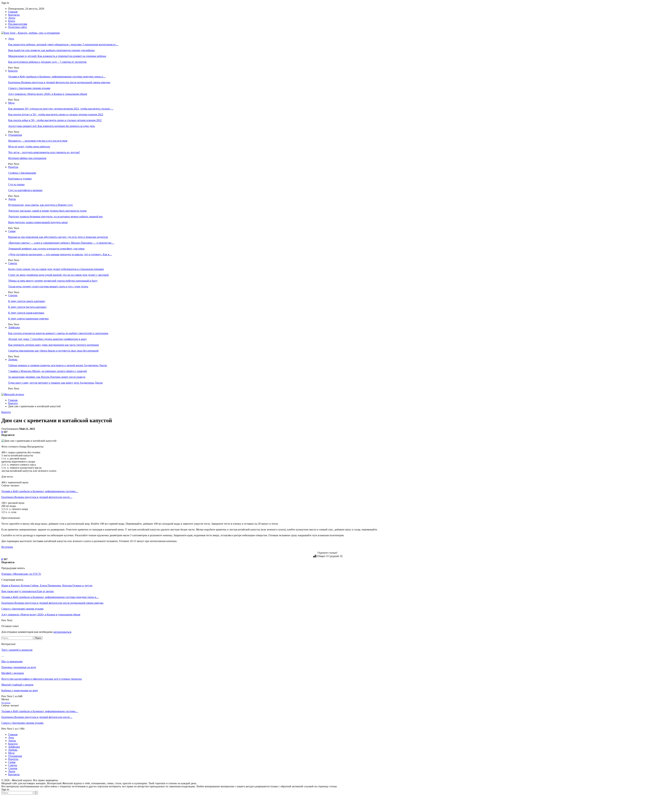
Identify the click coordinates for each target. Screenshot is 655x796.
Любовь (12, 359)
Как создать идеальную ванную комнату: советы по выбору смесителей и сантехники (58, 333)
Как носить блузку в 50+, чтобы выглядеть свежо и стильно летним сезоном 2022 (55, 114)
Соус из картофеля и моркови (25, 190)
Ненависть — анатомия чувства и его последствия (37, 140)
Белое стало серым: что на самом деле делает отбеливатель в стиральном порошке (56, 269)
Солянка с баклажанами (22, 172)
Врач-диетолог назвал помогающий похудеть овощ (38, 222)
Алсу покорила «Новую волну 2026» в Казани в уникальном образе (47, 94)
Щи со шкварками (12, 661)
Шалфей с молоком (12, 673)
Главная (12, 11)
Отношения (15, 134)
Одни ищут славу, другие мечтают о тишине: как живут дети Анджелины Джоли (55, 382)
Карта (11, 20)
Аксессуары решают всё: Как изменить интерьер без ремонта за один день (51, 126)
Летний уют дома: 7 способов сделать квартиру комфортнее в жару (47, 339)
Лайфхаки (14, 327)
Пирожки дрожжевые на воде (18, 667)
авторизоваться (62, 631)
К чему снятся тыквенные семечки (28, 318)
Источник (7, 546)
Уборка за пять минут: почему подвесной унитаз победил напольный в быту (53, 280)
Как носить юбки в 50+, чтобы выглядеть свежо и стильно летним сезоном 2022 (55, 120)
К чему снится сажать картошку (26, 301)
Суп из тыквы (16, 184)
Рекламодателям (17, 24)
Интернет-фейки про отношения (27, 158)
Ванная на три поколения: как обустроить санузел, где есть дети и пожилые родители (58, 237)
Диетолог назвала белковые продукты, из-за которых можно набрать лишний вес (55, 216)
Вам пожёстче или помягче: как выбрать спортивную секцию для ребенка (51, 50)
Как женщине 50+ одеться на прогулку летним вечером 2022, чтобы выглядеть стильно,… (60, 108)
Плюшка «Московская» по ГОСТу (21, 573)
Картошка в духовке (20, 178)
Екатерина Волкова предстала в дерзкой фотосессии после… (36, 497)
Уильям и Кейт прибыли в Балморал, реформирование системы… (39, 491)
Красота (13, 70)
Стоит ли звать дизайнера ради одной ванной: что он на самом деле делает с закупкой (58, 274)
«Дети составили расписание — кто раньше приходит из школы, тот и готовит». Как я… (60, 254)
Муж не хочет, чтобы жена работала (29, 146)
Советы (12, 263)
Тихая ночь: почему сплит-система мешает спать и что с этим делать (48, 286)
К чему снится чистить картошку (27, 306)
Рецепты (13, 167)
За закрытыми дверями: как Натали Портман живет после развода (46, 376)
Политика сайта (17, 27)
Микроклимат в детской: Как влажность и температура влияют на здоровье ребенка (57, 56)
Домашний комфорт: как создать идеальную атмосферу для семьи (46, 248)
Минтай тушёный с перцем (17, 684)
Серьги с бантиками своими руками (29, 88)
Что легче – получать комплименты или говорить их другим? (44, 152)
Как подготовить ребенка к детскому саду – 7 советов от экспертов (47, 61)
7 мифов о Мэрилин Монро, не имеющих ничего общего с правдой (47, 371)
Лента (11, 17)
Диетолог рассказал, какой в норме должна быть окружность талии (47, 210)
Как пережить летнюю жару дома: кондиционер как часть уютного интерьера (53, 344)
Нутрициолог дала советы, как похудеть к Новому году (40, 204)
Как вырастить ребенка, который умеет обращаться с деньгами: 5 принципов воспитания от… (63, 44)
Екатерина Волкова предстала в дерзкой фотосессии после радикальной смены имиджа (59, 82)
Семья (11, 231)
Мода (11, 102)
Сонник (12, 295)
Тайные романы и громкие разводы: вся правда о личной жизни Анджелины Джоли (57, 365)
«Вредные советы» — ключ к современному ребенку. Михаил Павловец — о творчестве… (61, 242)
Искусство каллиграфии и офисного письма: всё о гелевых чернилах (41, 678)
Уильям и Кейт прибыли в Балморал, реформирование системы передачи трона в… (57, 76)
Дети (11, 38)
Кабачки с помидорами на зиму (19, 690)
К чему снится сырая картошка (26, 312)
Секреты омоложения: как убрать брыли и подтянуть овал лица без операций (53, 350)
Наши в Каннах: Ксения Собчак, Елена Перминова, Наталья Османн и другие (46, 585)
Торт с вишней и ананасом (16, 649)
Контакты (14, 14)
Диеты (12, 199)
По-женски (5, 703)
